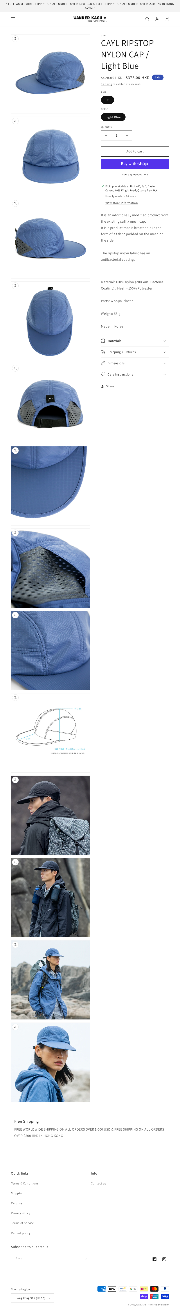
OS (108, 100)
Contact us (98, 1183)
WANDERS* (142, 1304)
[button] (13, 19)
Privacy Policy (20, 1213)
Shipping (106, 84)
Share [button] (110, 386)
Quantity (106, 127)
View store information (121, 203)
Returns (16, 1203)
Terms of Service (22, 1223)
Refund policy (21, 1233)
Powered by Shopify (158, 1304)
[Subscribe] (85, 1259)
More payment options (135, 174)
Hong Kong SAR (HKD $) (30, 1298)
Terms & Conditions (25, 1183)
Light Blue (113, 117)
